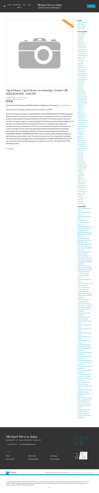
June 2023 (81, 108)
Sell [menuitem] (29, 5)
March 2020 (81, 179)
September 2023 (83, 103)
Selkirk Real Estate (83, 319)
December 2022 (82, 120)
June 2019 (80, 197)
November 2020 (82, 166)
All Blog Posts (81, 22)
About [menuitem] (19, 7)
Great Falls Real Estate (84, 265)
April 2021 (80, 158)
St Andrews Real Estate (84, 346)
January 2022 (81, 140)
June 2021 (80, 154)
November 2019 (82, 187)
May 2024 (80, 87)
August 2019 (81, 193)
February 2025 (82, 69)
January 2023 (81, 118)
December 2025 (82, 49)
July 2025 (80, 59)
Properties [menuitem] (17, 5)
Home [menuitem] (9, 5)
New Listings (81, 24)
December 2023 (82, 97)
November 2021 (82, 144)
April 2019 (80, 201)
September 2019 (82, 191)
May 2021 (80, 156)
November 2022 (82, 122)
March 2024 (81, 91)
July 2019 (80, 195)
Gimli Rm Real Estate (83, 256)
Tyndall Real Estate (83, 392)
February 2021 (82, 162)
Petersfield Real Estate (84, 307)
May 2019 (80, 199)
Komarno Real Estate (84, 271)
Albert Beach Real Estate (85, 226)
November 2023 (82, 99)
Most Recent (81, 34)
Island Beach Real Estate (85, 270)
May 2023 (80, 110)
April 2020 (80, 177)
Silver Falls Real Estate (84, 344)
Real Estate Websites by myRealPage (84, 472)
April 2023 (80, 112)
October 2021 (82, 146)
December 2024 (82, 73)
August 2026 (81, 36)
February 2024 (82, 93)
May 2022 (80, 134)
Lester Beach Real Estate (85, 283)
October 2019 (82, 189)
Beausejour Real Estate (84, 240)
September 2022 (83, 126)
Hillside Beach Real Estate (85, 268)
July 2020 (80, 172)
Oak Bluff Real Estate (84, 303)
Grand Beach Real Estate (85, 258)
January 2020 (81, 183)
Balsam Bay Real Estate (84, 232)
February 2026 (82, 45)
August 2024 (81, 81)
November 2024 (82, 75)
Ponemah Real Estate (84, 317)
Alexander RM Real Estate (85, 228)
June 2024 (81, 85)
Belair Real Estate (83, 242)
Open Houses (82, 26)
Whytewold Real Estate (84, 404)
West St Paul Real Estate (85, 398)
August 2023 (81, 105)
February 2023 (82, 116)
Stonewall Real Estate (84, 382)
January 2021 (81, 164)
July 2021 (80, 152)
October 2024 (82, 77)
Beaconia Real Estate (84, 238)
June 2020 (81, 174)
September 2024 (83, 79)
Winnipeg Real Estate (84, 413)
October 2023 (82, 101)
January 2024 (81, 95)
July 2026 (80, 37)
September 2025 (83, 55)
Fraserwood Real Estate (84, 252)
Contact (91, 6)
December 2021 (82, 142)
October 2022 (82, 124)
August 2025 (81, 57)
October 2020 (82, 168)
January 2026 (81, 47)
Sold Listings (81, 28)
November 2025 (82, 51)
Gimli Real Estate (82, 254)
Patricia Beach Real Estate (85, 305)
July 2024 (80, 83)
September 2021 (82, 148)
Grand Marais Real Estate (85, 260)
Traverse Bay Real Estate (85, 390)
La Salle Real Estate (83, 273)
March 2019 (81, 203)
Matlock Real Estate (83, 299)
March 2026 (81, 43)
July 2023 (80, 107)
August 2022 (81, 128)
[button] (91, 6)
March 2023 (81, 114)
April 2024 (80, 89)
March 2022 (81, 138)
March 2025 (81, 67)
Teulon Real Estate (83, 384)
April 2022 (80, 136)
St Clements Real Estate (17, 99)
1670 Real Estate (82, 220)
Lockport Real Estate (84, 287)
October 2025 (82, 53)
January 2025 (81, 71)
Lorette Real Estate (83, 289)
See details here (64, 105)
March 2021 (81, 160)
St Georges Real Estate (84, 374)
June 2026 (81, 39)
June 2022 (81, 132)
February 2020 (82, 181)
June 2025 (81, 61)
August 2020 (81, 170)
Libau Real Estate (83, 285)
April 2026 (80, 41)
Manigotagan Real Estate (85, 293)
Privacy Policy (71, 472)
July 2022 (80, 130)
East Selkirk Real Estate (84, 246)
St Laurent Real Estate (84, 376)
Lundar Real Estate (83, 291)
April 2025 (80, 65)
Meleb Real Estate (83, 301)
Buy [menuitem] (24, 5)
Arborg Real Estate (83, 230)
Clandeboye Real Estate (85, 244)
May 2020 (80, 176)
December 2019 (82, 185)
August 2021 (81, 150)
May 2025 (80, 63)
